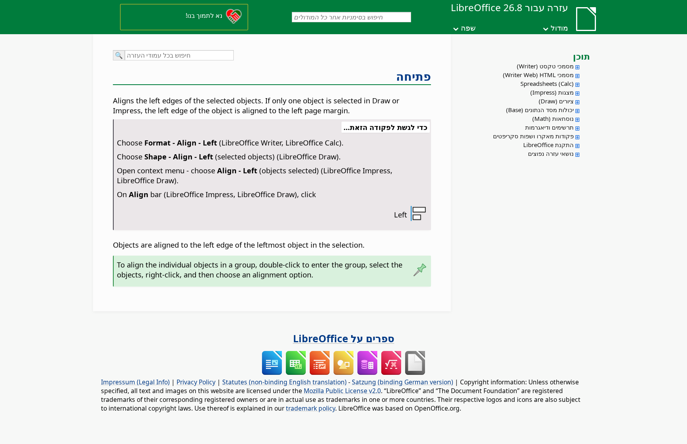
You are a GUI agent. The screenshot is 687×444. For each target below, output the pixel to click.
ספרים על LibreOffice (343, 338)
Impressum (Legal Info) (135, 382)
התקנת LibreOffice (548, 145)
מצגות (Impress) (552, 92)
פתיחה (413, 76)
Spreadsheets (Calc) (547, 83)
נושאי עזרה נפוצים (551, 153)
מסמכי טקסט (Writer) (545, 66)
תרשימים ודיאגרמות (549, 127)
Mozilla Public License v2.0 (342, 390)
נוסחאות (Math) (553, 118)
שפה (468, 28)
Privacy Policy (196, 382)
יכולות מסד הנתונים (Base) (540, 110)
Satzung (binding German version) (402, 382)
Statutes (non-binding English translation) (284, 382)
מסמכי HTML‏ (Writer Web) (538, 75)
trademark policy (310, 408)
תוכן (581, 56)
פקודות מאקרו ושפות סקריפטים (533, 136)
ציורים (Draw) (556, 101)
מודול (559, 28)
